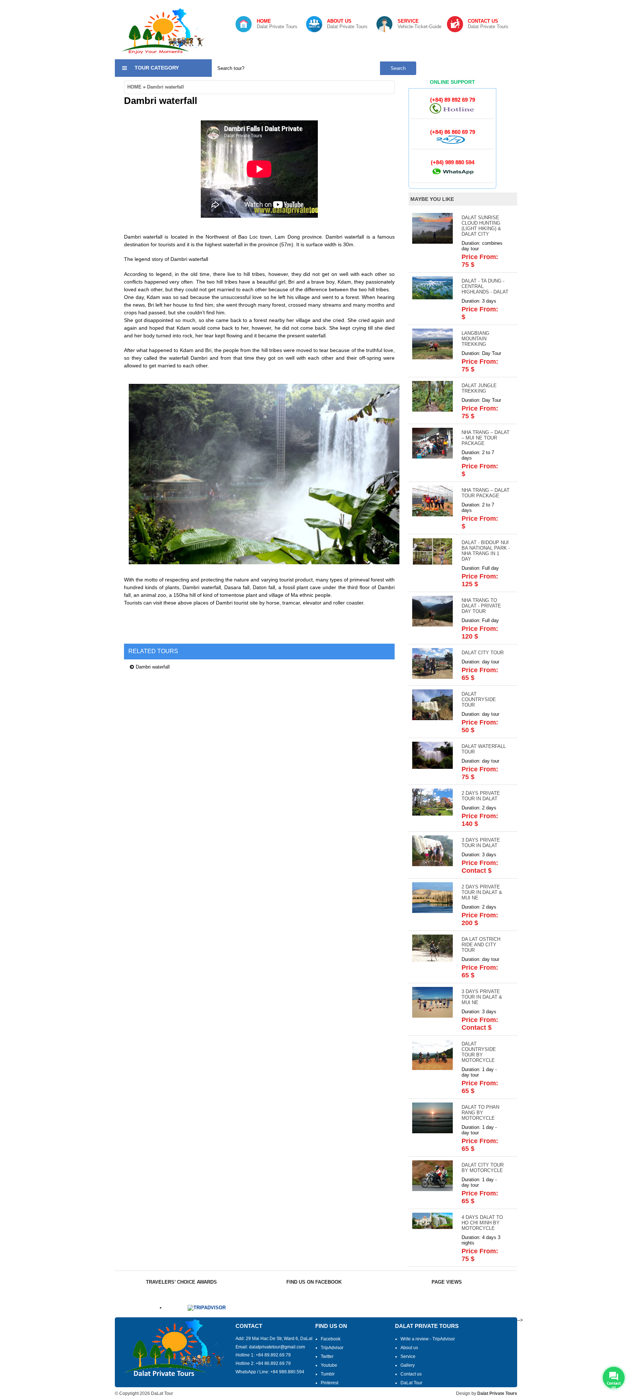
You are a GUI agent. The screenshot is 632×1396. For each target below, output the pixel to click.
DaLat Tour (411, 1382)
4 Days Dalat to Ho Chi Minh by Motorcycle (482, 1223)
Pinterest (329, 1382)
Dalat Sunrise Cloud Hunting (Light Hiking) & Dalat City (481, 226)
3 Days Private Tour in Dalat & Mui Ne (482, 997)
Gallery (407, 1365)
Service (407, 1356)
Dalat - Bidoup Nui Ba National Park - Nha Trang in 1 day (486, 551)
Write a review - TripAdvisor (427, 1338)
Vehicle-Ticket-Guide (419, 23)
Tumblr (328, 1374)
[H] (452, 112)
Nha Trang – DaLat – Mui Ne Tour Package (485, 438)
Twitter (327, 1356)
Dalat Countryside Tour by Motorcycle (479, 1052)
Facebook (331, 1338)
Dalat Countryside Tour (479, 699)
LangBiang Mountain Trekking (475, 338)
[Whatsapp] (452, 176)
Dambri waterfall (165, 87)
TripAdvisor (332, 1347)
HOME (134, 87)
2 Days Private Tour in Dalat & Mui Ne (482, 892)
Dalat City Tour (483, 652)
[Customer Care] (452, 142)
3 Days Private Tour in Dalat (481, 842)
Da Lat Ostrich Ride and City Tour (481, 944)
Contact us (411, 1374)
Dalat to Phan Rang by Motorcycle (480, 1112)
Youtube (329, 1365)
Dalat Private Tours (277, 23)
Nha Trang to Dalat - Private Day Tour (481, 606)
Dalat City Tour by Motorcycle (483, 1167)
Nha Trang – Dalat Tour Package (485, 492)
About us (409, 1347)
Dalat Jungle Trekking (479, 388)
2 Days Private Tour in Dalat (481, 795)
